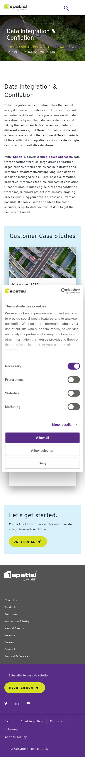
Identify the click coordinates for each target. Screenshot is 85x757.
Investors (10, 635)
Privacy (56, 721)
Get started (24, 541)
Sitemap (11, 729)
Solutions (29, 47)
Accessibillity (16, 737)
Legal (9, 721)
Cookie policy (32, 721)
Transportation (57, 47)
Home (11, 47)
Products (10, 607)
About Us (10, 600)
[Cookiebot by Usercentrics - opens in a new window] (61, 291)
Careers (9, 642)
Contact (9, 649)
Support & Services (17, 656)
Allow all (42, 438)
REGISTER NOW (21, 688)
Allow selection (42, 450)
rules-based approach (56, 157)
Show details (61, 424)
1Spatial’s (19, 157)
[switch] (74, 379)
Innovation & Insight (18, 621)
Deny (42, 463)
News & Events (14, 628)
